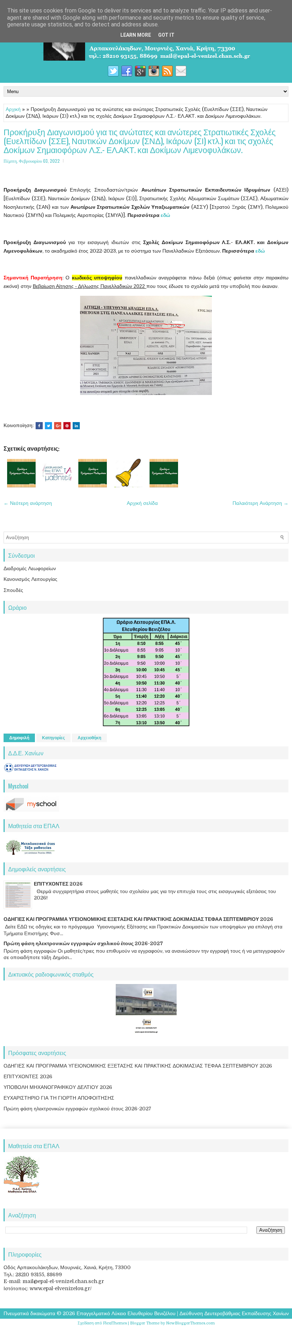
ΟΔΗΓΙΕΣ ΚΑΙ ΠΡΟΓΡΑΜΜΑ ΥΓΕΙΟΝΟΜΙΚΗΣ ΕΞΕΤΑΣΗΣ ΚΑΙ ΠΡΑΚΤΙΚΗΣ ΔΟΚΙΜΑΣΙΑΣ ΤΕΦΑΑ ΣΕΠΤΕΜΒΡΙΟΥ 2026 (138, 919)
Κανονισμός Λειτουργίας (30, 579)
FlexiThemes (115, 1323)
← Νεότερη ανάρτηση (28, 503)
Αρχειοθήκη (89, 737)
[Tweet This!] (48, 425)
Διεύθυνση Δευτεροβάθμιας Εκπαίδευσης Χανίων (234, 1313)
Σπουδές (13, 590)
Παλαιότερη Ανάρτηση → (260, 503)
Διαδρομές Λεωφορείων (30, 568)
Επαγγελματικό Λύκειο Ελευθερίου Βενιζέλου (126, 1313)
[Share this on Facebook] (39, 425)
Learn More (135, 35)
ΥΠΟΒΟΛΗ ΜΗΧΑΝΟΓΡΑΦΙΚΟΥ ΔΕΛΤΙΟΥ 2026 (58, 1087)
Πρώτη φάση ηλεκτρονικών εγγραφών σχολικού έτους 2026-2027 (83, 943)
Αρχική (13, 109)
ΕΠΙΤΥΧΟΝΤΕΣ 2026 (58, 884)
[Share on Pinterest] (67, 425)
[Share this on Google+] (57, 425)
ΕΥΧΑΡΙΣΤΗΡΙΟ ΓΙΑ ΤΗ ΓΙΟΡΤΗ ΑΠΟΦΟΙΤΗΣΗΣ (59, 1098)
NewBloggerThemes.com (190, 1323)
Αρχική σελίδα (142, 503)
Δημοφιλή (19, 737)
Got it (166, 35)
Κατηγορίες (53, 737)
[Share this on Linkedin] (76, 425)
